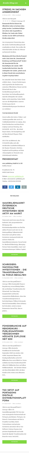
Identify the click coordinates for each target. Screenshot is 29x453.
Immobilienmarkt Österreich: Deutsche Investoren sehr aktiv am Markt (13, 208)
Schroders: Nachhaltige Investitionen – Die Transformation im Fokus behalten (14, 270)
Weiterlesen (14, 254)
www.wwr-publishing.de (16, 176)
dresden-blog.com (10, 3)
